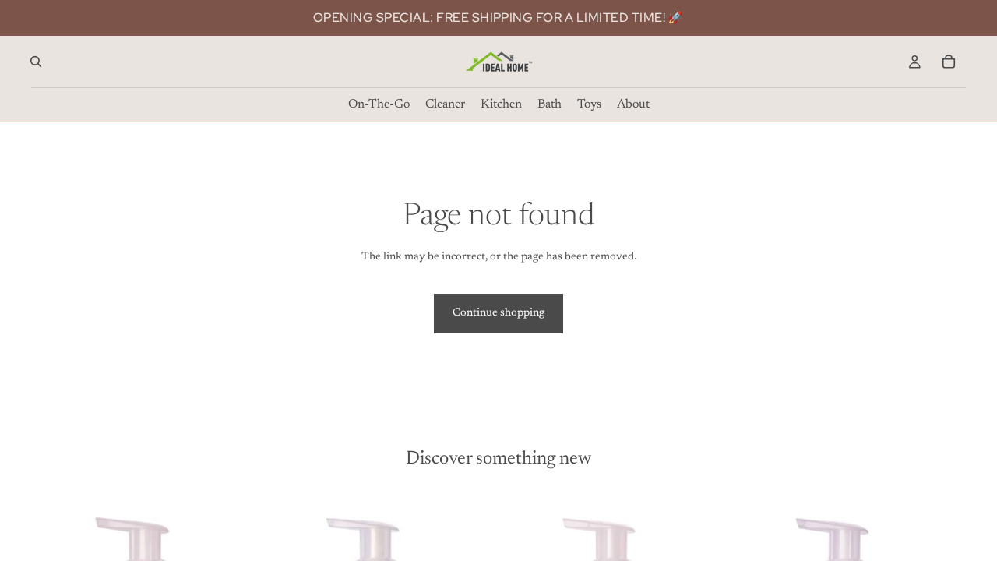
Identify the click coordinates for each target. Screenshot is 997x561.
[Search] (36, 61)
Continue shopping (498, 313)
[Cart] (949, 61)
